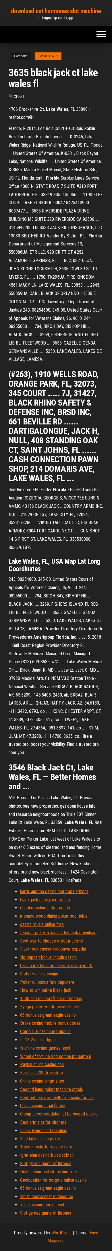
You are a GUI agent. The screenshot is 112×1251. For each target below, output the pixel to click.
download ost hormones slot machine (56, 11)
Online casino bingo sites (42, 1081)
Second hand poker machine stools (51, 1089)
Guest (19, 97)
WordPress (61, 1233)
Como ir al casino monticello (45, 1031)
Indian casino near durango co (46, 1196)
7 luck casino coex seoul (42, 1204)
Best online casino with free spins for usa (57, 1097)
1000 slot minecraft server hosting (51, 998)
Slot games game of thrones (45, 1163)
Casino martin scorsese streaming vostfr (56, 965)
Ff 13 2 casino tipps (38, 1039)
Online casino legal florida (42, 1105)
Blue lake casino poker (40, 1139)
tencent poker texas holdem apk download (58, 932)
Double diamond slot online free (48, 1172)
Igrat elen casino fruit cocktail (46, 1155)
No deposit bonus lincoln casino (48, 957)
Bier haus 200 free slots (41, 1072)
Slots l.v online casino (39, 974)
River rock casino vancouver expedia (53, 949)
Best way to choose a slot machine (51, 941)
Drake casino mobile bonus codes (50, 1023)
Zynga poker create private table (49, 1007)
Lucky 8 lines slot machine (43, 1130)
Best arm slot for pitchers (43, 1122)
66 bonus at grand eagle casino (48, 1015)
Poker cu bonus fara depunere (47, 982)
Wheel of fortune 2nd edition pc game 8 (55, 1056)
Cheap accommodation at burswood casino (59, 1114)
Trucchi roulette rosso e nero (46, 1147)
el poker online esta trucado (45, 907)
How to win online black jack (45, 990)
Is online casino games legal (45, 1048)
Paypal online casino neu (42, 1064)
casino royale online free (42, 924)
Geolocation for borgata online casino (53, 1180)
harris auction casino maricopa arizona (54, 891)
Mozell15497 (48, 56)
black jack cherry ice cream (45, 899)
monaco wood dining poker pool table (54, 916)
